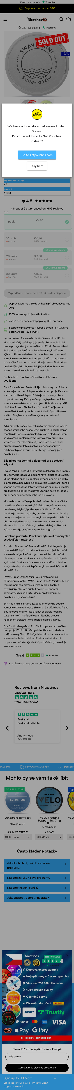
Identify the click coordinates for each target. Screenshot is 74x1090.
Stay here (37, 166)
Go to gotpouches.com (37, 155)
